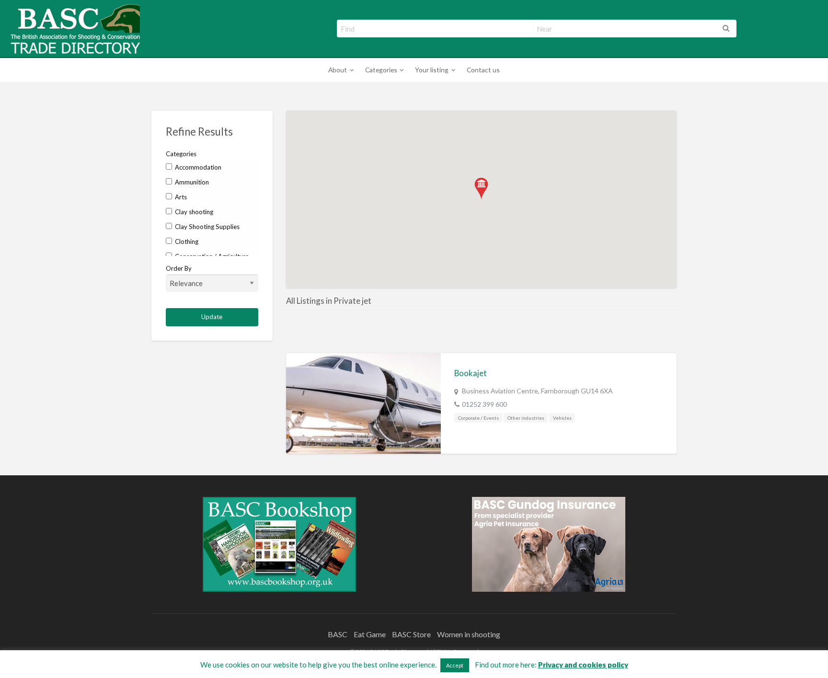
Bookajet (470, 373)
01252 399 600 (484, 404)
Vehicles (562, 418)
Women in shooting (468, 634)
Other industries (525, 418)
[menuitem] (339, 70)
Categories (381, 70)
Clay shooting (193, 212)
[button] (481, 188)
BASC (337, 634)
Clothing (185, 241)
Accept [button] (454, 665)
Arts (180, 197)
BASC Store (411, 634)
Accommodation (197, 167)
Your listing (431, 70)
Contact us (483, 70)
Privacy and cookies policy (583, 664)
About (337, 70)
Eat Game (370, 634)
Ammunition (191, 182)
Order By (179, 268)
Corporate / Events (478, 418)
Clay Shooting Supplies (206, 226)
